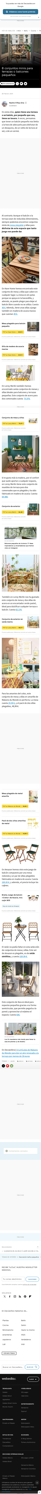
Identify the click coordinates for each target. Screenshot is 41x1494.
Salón (23, 1325)
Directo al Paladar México (9, 1477)
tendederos (26, 1339)
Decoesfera (6, 1442)
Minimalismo (8, 1330)
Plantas (6, 1320)
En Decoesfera (9, 541)
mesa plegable (16, 225)
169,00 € (5, 882)
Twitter (17, 83)
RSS (20, 1296)
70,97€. (27, 398)
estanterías (7, 1335)
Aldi (23, 1344)
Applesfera (6, 1399)
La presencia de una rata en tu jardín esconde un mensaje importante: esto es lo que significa (21, 1251)
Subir (31, 1379)
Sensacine (24, 1408)
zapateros (7, 1339)
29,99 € (11, 703)
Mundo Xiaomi (8, 1407)
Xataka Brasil (7, 1461)
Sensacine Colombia (28, 1469)
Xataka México (8, 1458)
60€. (18, 1014)
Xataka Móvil (7, 1396)
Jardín (12, 1061)
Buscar (30, 1367)
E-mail (25, 83)
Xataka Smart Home (10, 1403)
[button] (17, 102)
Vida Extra (24, 1396)
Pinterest (25, 1296)
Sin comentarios (8, 83)
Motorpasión (25, 1423)
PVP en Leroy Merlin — (13, 423)
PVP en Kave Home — (13, 332)
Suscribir (32, 1279)
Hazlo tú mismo (28, 1330)
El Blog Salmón (26, 1438)
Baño (26, 31)
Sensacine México (27, 1465)
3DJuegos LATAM (27, 1458)
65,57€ (19, 609)
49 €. (4, 307)
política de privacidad (29, 1284)
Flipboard (21, 83)
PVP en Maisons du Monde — (15, 806)
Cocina (33, 31)
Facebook (10, 1296)
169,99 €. (23, 956)
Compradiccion (8, 1446)
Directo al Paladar (9, 1423)
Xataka (5, 1392)
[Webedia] (9, 1380)
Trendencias (7, 1438)
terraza (30, 1061)
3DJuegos (24, 1392)
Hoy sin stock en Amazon (11, 906)
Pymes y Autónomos (28, 1442)
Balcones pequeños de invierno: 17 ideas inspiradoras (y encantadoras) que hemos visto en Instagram (19, 545)
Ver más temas (9, 1353)
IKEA (19, 31)
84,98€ (5, 496)
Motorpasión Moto (27, 1427)
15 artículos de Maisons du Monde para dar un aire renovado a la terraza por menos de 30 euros (20, 1053)
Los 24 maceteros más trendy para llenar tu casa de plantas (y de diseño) (20, 1040)
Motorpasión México (28, 1476)
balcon (21, 1061)
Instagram (15, 1296)
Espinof (24, 1411)
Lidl (4, 1344)
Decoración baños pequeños (29, 1257)
